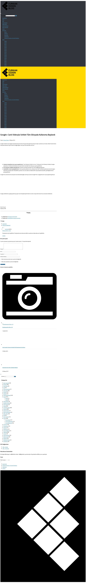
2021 (5, 59)
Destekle (6, 35)
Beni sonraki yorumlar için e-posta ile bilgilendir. (11, 259)
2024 (5, 64)
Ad (1, 251)
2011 (5, 44)
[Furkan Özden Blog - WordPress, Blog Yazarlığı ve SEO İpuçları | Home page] (9, 10)
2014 (5, 49)
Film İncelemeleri (6, 395)
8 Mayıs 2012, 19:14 (6, 230)
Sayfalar (4, 30)
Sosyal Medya (6, 430)
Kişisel (6, 398)
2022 (5, 61)
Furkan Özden (6, 140)
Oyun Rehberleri (8, 423)
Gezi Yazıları (4, 23)
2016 (5, 52)
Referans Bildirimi (6, 225)
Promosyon (5, 426)
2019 (5, 56)
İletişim (3, 468)
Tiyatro (5, 434)
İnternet (5, 409)
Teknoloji (5, 432)
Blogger (5, 384)
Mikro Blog (4, 24)
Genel (4, 397)
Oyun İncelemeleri (9, 421)
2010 (5, 43)
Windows (5, 438)
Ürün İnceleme (5, 26)
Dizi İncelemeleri (6, 389)
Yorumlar (4, 224)
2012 (5, 46)
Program (5, 424)
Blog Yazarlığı (5, 27)
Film (3, 19)
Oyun (3, 29)
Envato (4, 392)
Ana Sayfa (4, 18)
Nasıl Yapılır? (6, 417)
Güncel (4, 406)
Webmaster (5, 437)
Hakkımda (6, 36)
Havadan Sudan (6, 407)
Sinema (4, 427)
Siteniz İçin (5, 429)
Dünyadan (5, 390)
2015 (5, 50)
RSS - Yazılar (5, 447)
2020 (5, 58)
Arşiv (3, 39)
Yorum (2, 249)
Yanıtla (3, 235)
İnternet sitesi (3, 256)
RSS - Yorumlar (6, 448)
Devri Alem (5, 386)
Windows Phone (6, 440)
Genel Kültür (6, 401)
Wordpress (5, 441)
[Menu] (0, 13)
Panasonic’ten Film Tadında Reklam (10, 367)
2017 (5, 53)
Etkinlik (4, 394)
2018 (5, 55)
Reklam (6, 33)
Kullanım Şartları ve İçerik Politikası (11, 38)
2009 (5, 41)
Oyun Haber (7, 420)
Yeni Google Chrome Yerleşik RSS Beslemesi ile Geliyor (13, 347)
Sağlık (6, 400)
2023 (5, 63)
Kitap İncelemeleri (7, 412)
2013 (5, 47)
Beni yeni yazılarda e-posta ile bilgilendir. (10, 261)
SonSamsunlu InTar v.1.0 (7, 327)
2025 (5, 66)
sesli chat (7, 229)
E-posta (2, 254)
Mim (4, 415)
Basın (5, 32)
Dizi (3, 21)
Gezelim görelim (6, 403)
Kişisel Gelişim (6, 410)
